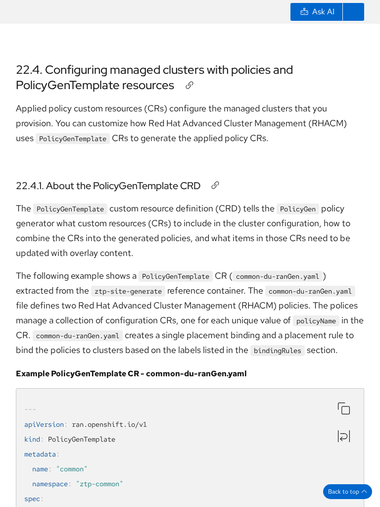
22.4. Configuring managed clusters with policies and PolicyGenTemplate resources (154, 77)
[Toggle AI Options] (353, 12)
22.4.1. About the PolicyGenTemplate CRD (108, 185)
